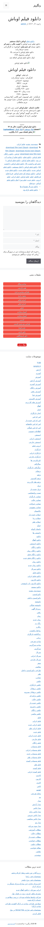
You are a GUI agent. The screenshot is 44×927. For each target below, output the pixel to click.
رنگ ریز (38, 623)
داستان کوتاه (36, 529)
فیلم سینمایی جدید (34, 754)
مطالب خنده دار (35, 837)
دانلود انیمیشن (35, 544)
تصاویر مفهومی (35, 507)
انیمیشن (38, 435)
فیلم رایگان (36, 743)
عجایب (38, 678)
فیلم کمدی (37, 768)
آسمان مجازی (22, 312)
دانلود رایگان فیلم (34, 554)
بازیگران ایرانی (35, 453)
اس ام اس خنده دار (33, 420)
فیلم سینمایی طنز (34, 757)
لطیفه (38, 790)
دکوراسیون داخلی (34, 598)
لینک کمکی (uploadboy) (13, 129)
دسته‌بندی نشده (32, 144)
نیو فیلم (32, 183)
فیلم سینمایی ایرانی (33, 750)
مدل (39, 801)
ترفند (39, 475)
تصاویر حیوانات (35, 504)
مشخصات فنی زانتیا (33, 876)
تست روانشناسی (34, 493)
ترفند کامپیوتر (36, 478)
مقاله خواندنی (35, 848)
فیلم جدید (31, 180)
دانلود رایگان (36, 547)
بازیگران (38, 449)
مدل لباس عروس (34, 815)
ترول (39, 486)
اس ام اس (36, 417)
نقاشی (38, 852)
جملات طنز (36, 522)
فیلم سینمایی (36, 746)
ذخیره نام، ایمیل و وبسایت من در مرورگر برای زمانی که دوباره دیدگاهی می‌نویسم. (21, 253)
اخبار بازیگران (35, 413)
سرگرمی (37, 649)
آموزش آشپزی (35, 384)
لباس (39, 786)
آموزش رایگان (35, 388)
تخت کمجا (22, 328)
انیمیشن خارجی (35, 442)
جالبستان (37, 511)
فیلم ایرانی (21, 144)
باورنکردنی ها (36, 460)
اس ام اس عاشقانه (33, 424)
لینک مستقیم (29, 129)
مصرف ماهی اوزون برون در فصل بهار (26, 894)
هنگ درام (22, 345)
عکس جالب (36, 699)
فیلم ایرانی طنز (35, 728)
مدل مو (38, 823)
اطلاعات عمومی (34, 431)
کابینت (22, 320)
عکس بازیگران (35, 685)
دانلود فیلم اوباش (28, 160)
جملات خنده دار (35, 515)
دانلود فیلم (30, 41)
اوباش (17, 154)
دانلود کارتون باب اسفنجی (31, 583)
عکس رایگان (36, 710)
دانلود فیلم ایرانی (34, 576)
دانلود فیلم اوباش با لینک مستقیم (24, 167)
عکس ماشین (36, 714)
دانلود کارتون (36, 580)
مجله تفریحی (36, 794)
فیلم (31, 177)
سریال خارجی (35, 660)
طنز (39, 674)
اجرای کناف (22, 300)
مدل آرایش (36, 804)
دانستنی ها (37, 533)
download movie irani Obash (28, 151)
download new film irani (30, 154)
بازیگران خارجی (35, 457)
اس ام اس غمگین (34, 428)
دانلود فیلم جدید (25, 170)
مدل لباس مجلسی (34, 819)
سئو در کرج (22, 296)
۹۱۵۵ (39, 362)
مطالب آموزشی (35, 830)
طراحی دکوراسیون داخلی (31, 670)
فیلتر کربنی (36, 914)
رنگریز (37, 5)
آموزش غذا (36, 395)
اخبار (39, 410)
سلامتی (38, 667)
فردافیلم (37, 177)
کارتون (38, 779)
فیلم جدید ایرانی (34, 736)
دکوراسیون (36, 594)
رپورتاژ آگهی (36, 609)
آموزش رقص (36, 391)
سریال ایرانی (36, 656)
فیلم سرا (23, 180)
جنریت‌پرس (11, 924)
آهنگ (39, 406)
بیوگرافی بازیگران (34, 468)
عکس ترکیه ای (35, 696)
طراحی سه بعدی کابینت (22, 324)
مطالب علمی (36, 844)
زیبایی (38, 638)
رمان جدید (37, 620)
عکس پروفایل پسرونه (32, 692)
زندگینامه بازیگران (34, 634)
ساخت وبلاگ (22, 284)
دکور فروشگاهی (22, 336)
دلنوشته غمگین (35, 605)
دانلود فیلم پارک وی (30, 190)
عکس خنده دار (35, 703)
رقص (39, 612)
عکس (38, 681)
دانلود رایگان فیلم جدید (32, 558)
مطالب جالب (36, 833)
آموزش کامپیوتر (35, 399)
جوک (39, 525)
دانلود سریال (36, 569)
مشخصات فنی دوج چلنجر (31, 880)
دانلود (38, 536)
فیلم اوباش (25, 177)
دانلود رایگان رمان (34, 551)
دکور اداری (22, 332)
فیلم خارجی (36, 739)
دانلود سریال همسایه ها (29, 186)
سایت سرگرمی (35, 645)
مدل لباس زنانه (35, 812)
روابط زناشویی (35, 631)
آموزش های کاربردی (33, 402)
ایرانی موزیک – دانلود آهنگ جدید (28, 890)
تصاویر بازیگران (35, 497)
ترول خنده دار (35, 489)
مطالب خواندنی (35, 841)
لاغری (38, 783)
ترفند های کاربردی (34, 482)
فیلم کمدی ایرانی (34, 772)
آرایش (38, 370)
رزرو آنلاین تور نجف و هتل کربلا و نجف (26, 873)
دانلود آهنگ (36, 540)
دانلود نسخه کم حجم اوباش (24, 173)
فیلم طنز (37, 765)
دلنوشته (38, 602)
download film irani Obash (17, 147)
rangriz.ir (37, 366)
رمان (39, 616)
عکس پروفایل (35, 688)
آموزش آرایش (35, 381)
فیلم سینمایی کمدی (33, 761)
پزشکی (38, 471)
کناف (22, 308)
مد (40, 797)
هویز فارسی (22, 288)
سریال (38, 652)
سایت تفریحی (35, 641)
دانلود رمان (36, 562)
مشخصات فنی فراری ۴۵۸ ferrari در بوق (25, 910)
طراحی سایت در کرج (22, 292)
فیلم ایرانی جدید (34, 725)
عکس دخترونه (35, 707)
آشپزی (38, 373)
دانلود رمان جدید (34, 565)
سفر (39, 663)
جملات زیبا (37, 518)
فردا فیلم (9, 173)
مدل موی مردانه (34, 826)
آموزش (38, 377)
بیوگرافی (37, 464)
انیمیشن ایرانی (35, 439)
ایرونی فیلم (36, 446)
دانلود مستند (36, 587)
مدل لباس (37, 808)
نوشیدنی (37, 855)
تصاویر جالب (36, 500)
